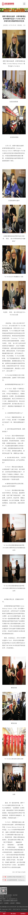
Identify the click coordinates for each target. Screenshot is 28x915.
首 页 (1, 903)
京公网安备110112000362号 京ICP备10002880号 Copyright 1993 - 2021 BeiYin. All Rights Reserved (14, 909)
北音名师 (12, 903)
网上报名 (13, 913)
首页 (4, 913)
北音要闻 (6, 903)
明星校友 (18, 903)
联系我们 (23, 913)
